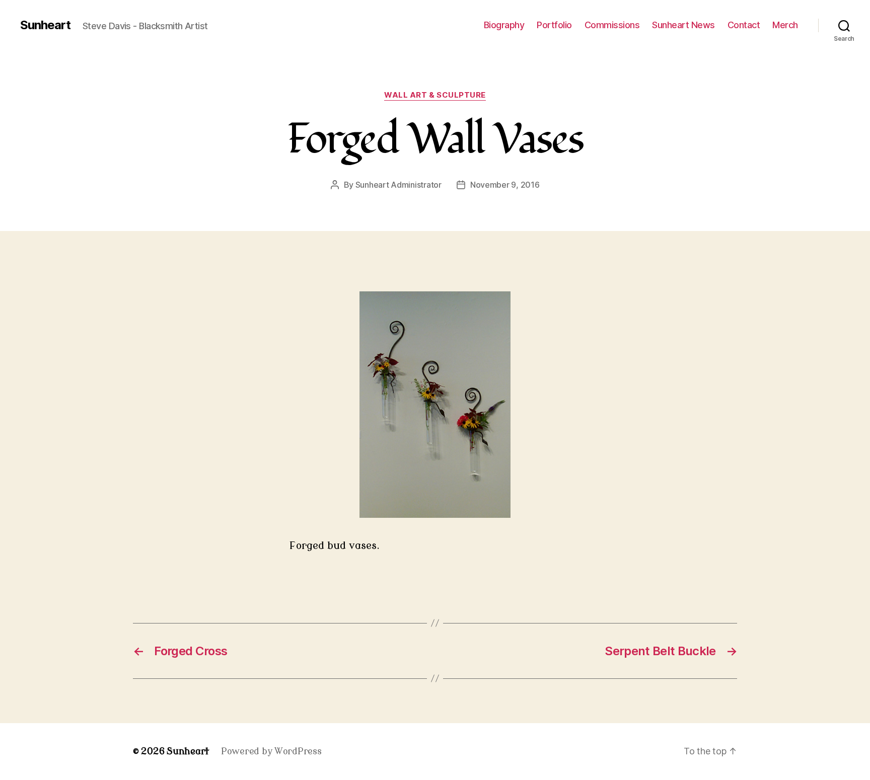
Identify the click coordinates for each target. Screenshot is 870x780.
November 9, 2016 (505, 185)
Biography (504, 25)
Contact (744, 25)
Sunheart (45, 25)
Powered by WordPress (271, 751)
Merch (785, 25)
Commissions (612, 25)
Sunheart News (683, 25)
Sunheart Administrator (398, 185)
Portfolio (554, 25)
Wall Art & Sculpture (435, 95)
